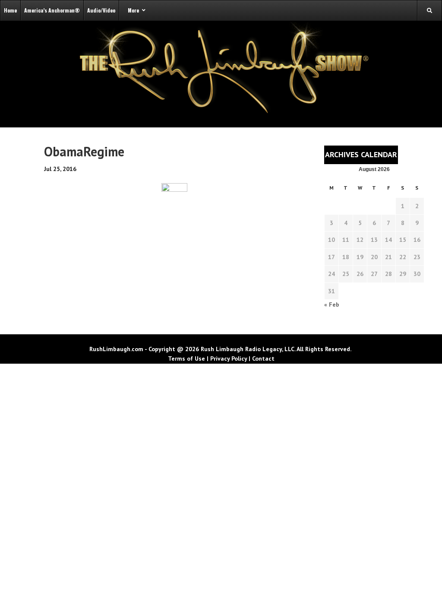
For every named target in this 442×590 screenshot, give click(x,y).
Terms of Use (186, 358)
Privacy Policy (228, 358)
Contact (263, 358)
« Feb (331, 304)
